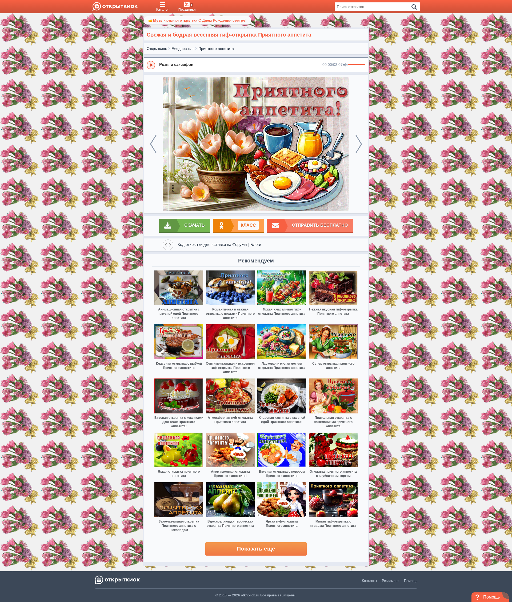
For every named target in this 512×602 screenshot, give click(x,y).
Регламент (390, 581)
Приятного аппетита (216, 48)
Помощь (410, 581)
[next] (359, 144)
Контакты (369, 581)
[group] (256, 65)
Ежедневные (182, 48)
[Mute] (345, 65)
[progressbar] (356, 65)
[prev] (153, 144)
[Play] (151, 65)
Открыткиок (157, 48)
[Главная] (115, 7)
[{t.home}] (118, 579)
